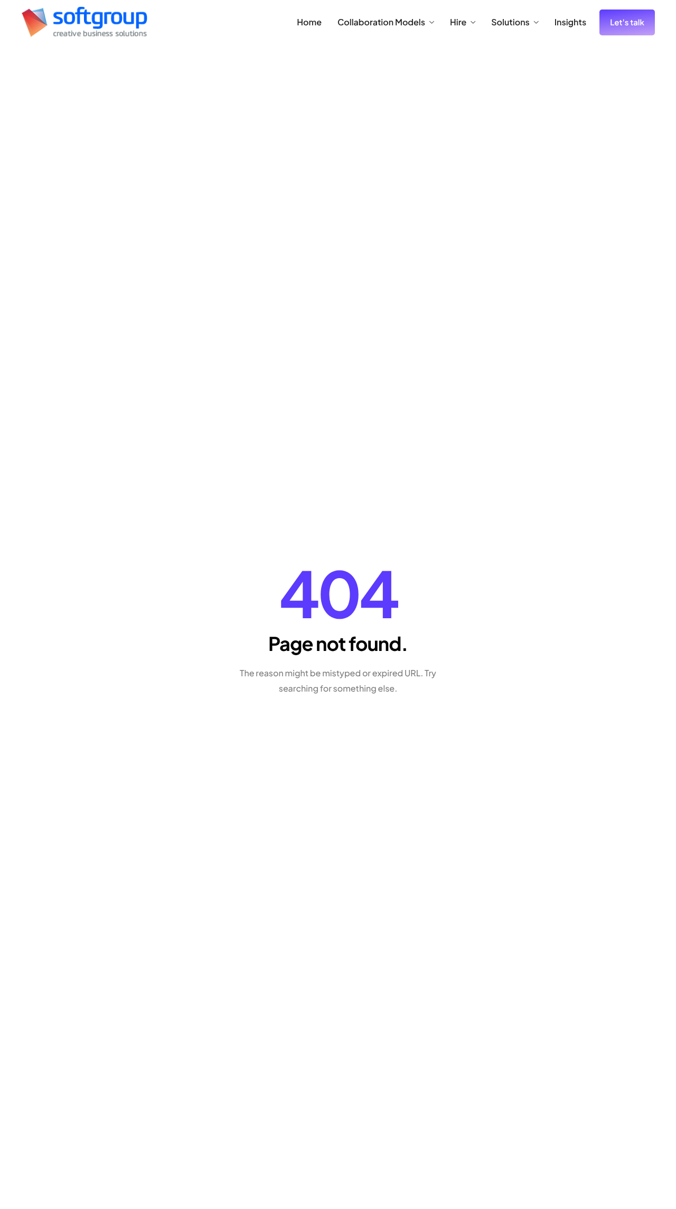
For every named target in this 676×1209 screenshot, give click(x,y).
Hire (458, 22)
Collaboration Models (381, 22)
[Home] (84, 20)
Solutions (510, 22)
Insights (570, 22)
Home (309, 22)
